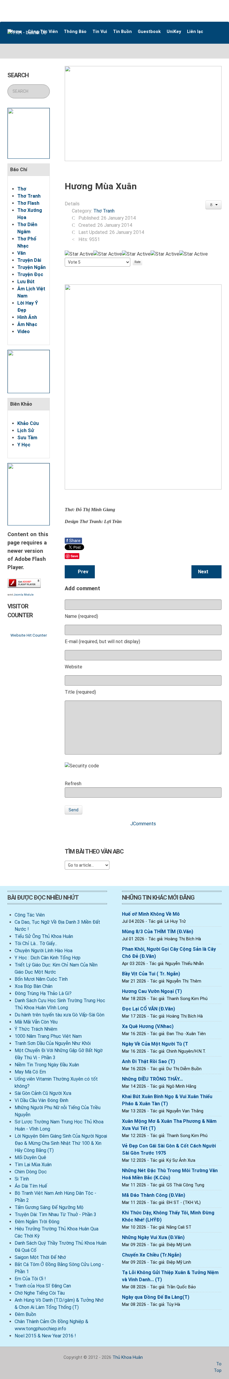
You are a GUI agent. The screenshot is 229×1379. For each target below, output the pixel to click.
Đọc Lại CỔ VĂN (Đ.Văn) (148, 1009)
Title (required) (80, 692)
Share (73, 540)
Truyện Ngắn (31, 267)
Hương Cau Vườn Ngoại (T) (152, 991)
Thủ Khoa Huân (127, 1357)
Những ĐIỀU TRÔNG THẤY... (152, 1079)
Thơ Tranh (29, 196)
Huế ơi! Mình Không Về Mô (151, 914)
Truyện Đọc (30, 274)
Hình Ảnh (27, 317)
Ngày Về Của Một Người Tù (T (155, 1044)
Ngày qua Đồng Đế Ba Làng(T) (155, 1297)
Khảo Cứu (28, 423)
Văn (21, 253)
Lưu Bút (26, 281)
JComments (143, 824)
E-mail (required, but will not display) (102, 641)
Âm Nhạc (27, 324)
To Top (218, 1367)
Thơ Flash (28, 203)
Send (73, 809)
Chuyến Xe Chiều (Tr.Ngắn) (151, 1255)
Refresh (73, 783)
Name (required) (81, 616)
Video (23, 331)
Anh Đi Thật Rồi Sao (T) (148, 1061)
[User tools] (213, 204)
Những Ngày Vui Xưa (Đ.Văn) (153, 1237)
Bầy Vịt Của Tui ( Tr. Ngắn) (151, 974)
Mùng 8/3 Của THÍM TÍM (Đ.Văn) (157, 931)
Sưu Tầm (27, 437)
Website (73, 667)
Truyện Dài (29, 260)
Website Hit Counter (28, 635)
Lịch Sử (25, 430)
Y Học (23, 445)
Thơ (21, 189)
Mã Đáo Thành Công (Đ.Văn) (153, 1195)
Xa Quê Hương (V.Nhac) (148, 1026)
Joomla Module (24, 594)
